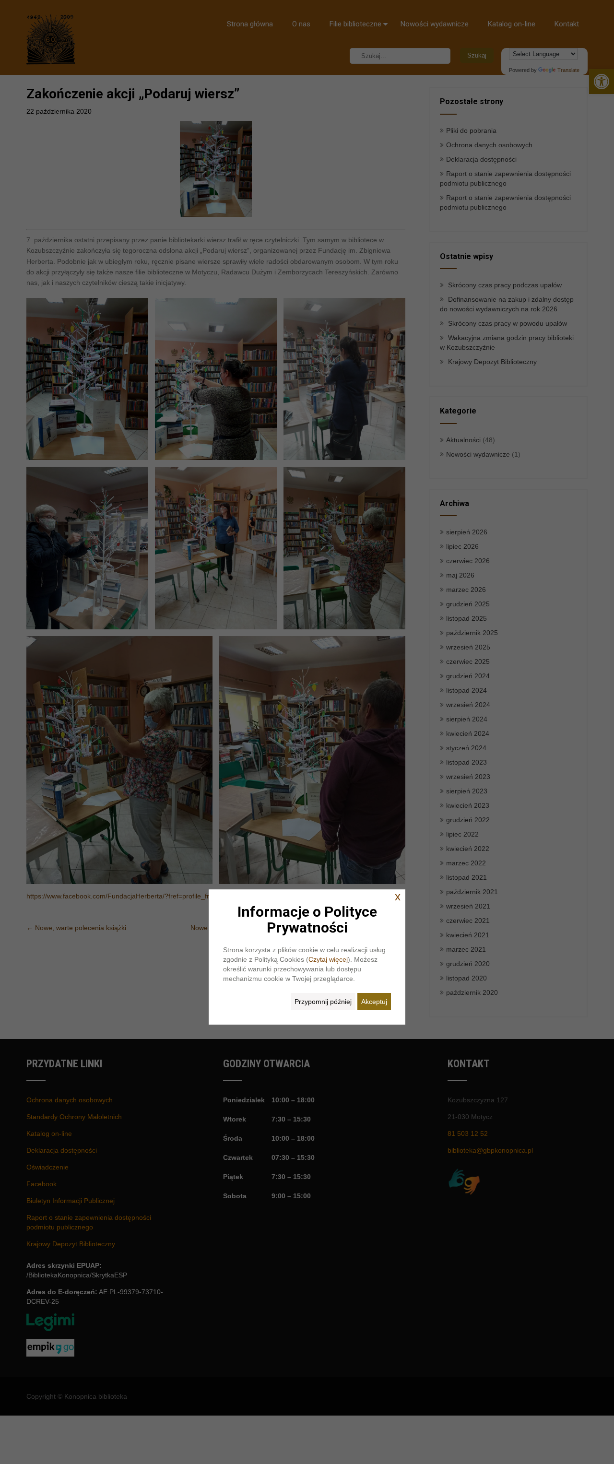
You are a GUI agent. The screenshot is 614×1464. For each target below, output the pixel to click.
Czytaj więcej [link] (328, 959)
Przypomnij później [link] (323, 1001)
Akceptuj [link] (374, 1001)
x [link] (398, 896)
